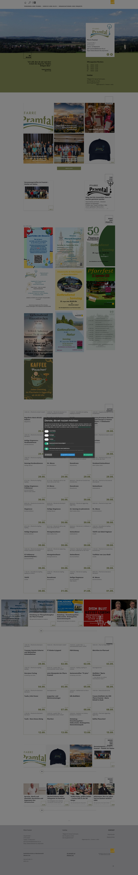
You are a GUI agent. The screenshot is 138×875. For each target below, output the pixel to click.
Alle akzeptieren (88, 455)
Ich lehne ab (48, 455)
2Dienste (52, 432)
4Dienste (52, 436)
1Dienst (52, 445)
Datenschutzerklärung (84, 427)
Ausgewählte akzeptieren (68, 455)
